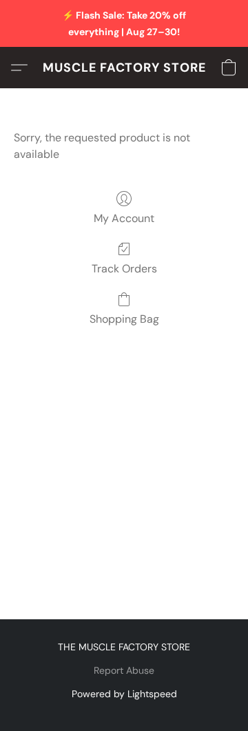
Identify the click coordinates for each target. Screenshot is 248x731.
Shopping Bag (124, 319)
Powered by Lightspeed (124, 694)
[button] (124, 67)
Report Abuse (124, 670)
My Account (124, 218)
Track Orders (124, 268)
